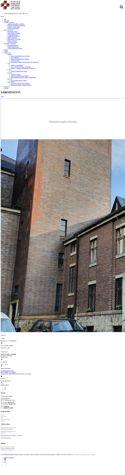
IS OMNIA (77, 454)
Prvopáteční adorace (12, 45)
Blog (2, 417)
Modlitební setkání (12, 31)
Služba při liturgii (12, 37)
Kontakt (6, 88)
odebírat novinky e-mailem (88, 454)
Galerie (6, 51)
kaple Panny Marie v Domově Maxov (21, 85)
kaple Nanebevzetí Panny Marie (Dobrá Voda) (23, 77)
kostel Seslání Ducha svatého (19, 80)
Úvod (2, 96)
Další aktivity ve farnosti (14, 39)
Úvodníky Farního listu (7, 450)
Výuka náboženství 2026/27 (15, 48)
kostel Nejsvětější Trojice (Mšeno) (20, 59)
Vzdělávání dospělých (13, 36)
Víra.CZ (3, 433)
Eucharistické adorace (13, 28)
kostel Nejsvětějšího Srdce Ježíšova (20, 56)
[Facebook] (5, 388)
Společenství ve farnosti (13, 33)
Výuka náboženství (12, 34)
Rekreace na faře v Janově (8, 446)
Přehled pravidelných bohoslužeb (16, 25)
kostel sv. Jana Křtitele (17, 65)
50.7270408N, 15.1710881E (8, 372)
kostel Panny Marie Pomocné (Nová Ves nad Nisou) (25, 62)
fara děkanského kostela (7, 371)
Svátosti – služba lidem (13, 27)
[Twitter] (5, 389)
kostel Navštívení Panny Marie (19, 71)
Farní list (6, 86)
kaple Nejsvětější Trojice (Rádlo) (19, 76)
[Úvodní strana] (5, 19)
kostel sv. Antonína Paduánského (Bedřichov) (23, 68)
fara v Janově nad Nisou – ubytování (21, 66)
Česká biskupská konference (8, 427)
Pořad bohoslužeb (5, 419)
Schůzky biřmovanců (13, 47)
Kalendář (6, 21)
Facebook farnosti (12, 42)
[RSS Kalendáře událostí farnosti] (5, 459)
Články (6, 50)
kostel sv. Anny (15, 60)
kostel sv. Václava (16, 74)
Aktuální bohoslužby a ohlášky (15, 24)
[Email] (5, 462)
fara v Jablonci (15, 57)
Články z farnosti (12, 40)
